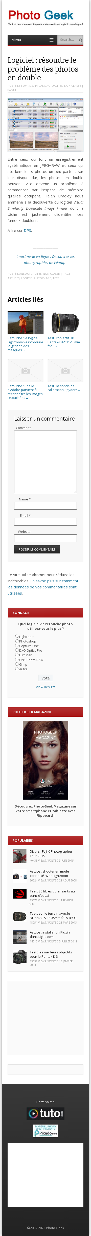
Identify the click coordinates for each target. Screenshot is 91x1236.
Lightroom (26, 636)
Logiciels (28, 278)
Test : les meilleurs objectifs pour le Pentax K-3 (51, 954)
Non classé (72, 85)
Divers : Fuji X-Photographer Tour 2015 (51, 853)
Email (25, 515)
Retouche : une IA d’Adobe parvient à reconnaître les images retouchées (25, 392)
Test (56, 278)
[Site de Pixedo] (45, 1136)
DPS (27, 230)
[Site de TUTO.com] (45, 1119)
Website (24, 531)
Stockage (43, 278)
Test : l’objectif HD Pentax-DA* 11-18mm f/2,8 (64, 342)
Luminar (25, 655)
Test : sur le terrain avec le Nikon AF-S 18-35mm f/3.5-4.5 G (53, 915)
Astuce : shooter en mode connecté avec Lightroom (49, 873)
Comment (23, 427)
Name (25, 499)
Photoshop (27, 641)
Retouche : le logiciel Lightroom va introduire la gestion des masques (25, 344)
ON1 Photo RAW (31, 660)
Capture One (29, 646)
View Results (45, 687)
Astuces (13, 278)
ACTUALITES (55, 85)
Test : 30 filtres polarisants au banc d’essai (52, 893)
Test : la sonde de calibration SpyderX (64, 388)
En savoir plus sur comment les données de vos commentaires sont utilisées (43, 587)
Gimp (23, 664)
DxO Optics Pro (30, 650)
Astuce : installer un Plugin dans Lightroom (50, 934)
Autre (23, 669)
